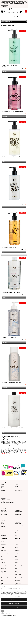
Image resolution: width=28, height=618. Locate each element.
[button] (26, 11)
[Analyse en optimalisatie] (2, 613)
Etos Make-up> (15, 447)
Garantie (16, 489)
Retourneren (17, 487)
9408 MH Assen (4, 511)
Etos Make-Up (18, 583)
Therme (16, 562)
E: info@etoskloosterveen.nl (7, 501)
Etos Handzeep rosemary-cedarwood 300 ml (13, 111)
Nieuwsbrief (3, 490)
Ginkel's (2, 522)
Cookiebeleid (3, 498)
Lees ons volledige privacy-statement (8, 596)
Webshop (3, 487)
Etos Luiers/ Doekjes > (6, 447)
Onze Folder (3, 489)
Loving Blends (18, 574)
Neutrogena (17, 580)
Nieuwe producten (19, 541)
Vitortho (2, 523)
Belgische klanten (18, 511)
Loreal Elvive (3, 568)
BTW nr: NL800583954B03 (6, 499)
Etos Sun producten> (19, 450)
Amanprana (17, 550)
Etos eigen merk (4, 538)
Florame (2, 560)
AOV (2, 556)
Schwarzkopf (17, 520)
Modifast (16, 534)
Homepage (4, 16)
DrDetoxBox (3, 526)
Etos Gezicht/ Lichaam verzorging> (17, 445)
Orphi (2, 558)
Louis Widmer (3, 535)
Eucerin (16, 544)
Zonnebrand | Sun (4, 544)
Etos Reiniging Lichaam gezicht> (13, 449)
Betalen (2, 486)
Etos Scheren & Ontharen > (15, 451)
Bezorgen (17, 486)
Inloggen (4, 6)
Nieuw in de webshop (6, 518)
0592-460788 (3, 513)
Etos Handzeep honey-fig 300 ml (10, 247)
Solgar (16, 535)
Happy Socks (3, 550)
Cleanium (17, 546)
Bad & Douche (4, 534)
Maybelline (3, 572)
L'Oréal (16, 537)
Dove (2, 583)
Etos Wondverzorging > (17, 452)
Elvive (16, 568)
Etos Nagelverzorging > (18, 449)
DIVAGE (16, 548)
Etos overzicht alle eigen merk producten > (12, 456)
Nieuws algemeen (18, 514)
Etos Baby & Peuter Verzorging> (8, 441)
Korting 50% (4, 565)
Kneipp (2, 546)
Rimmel (16, 584)
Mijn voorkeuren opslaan (14, 603)
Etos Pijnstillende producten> (17, 448)
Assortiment (9, 16)
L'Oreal (2, 547)
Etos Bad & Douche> (11, 442)
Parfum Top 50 (18, 523)
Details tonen (19, 596)
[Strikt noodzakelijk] (2, 611)
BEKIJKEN (5, 71)
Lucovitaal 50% (4, 548)
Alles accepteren (14, 599)
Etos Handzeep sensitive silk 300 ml (10, 202)
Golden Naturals (4, 520)
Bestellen (17, 484)
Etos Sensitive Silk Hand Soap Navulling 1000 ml (13, 427)
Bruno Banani (17, 572)
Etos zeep (23, 16)
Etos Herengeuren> (16, 443)
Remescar (3, 582)
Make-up (2, 537)
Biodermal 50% (18, 522)
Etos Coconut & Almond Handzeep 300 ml (12, 156)
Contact (3, 506)
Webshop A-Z (18, 506)
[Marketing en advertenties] (2, 615)
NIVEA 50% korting (19, 525)
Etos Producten (17, 16)
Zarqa (16, 556)
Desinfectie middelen (6, 530)
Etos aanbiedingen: (19, 565)
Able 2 (2, 559)
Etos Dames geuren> (6, 443)
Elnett (16, 571)
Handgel (17, 530)
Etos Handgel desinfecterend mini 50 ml (11, 382)
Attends (16, 547)
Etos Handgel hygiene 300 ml (9, 337)
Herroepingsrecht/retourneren (7, 502)
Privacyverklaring (4, 496)
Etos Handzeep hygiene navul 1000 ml (11, 292)
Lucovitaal (17, 559)
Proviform (3, 562)
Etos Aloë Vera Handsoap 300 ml (10, 65)
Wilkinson (3, 584)
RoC (16, 582)
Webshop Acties (19, 518)
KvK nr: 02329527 (4, 514)
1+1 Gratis (17, 553)
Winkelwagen (3, 484)
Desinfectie (17, 538)
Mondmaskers (4, 541)
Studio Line (17, 570)
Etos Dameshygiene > (21, 442)
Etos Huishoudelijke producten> (17, 444)
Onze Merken (17, 508)
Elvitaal (2, 525)
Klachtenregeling (18, 490)
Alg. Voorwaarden (5, 494)
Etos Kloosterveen (5, 508)
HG (15, 532)
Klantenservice (18, 482)
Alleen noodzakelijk (14, 607)
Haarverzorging (4, 532)
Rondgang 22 (3, 510)
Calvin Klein (3, 571)
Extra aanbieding (5, 553)
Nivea (16, 558)
